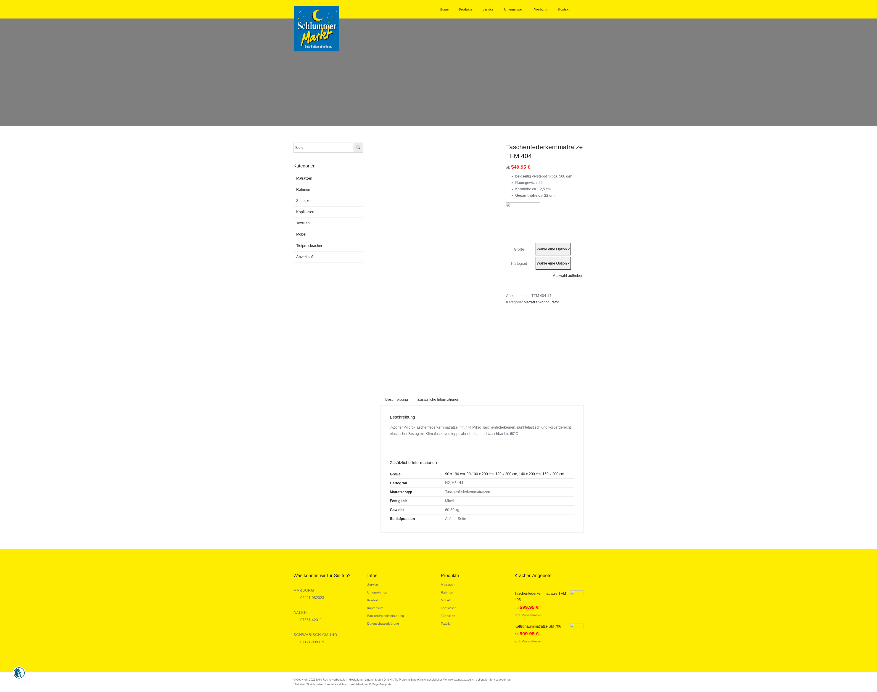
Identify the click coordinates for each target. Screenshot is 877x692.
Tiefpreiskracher (309, 246)
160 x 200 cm (553, 474)
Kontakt (372, 600)
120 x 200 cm (506, 474)
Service (372, 584)
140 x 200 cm (530, 474)
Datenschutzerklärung (383, 623)
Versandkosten (532, 615)
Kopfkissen (305, 212)
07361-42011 (311, 620)
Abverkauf (304, 257)
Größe (519, 249)
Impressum (375, 608)
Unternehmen (377, 592)
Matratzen (304, 178)
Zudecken (304, 201)
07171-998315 (312, 642)
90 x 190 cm (455, 474)
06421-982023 (312, 598)
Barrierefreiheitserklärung (385, 616)
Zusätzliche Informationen (438, 399)
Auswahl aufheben (568, 276)
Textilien (303, 223)
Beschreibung (396, 399)
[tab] (396, 399)
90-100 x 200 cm (480, 474)
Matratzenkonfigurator (541, 302)
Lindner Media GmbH (378, 679)
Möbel (301, 234)
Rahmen (303, 189)
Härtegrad (519, 263)
